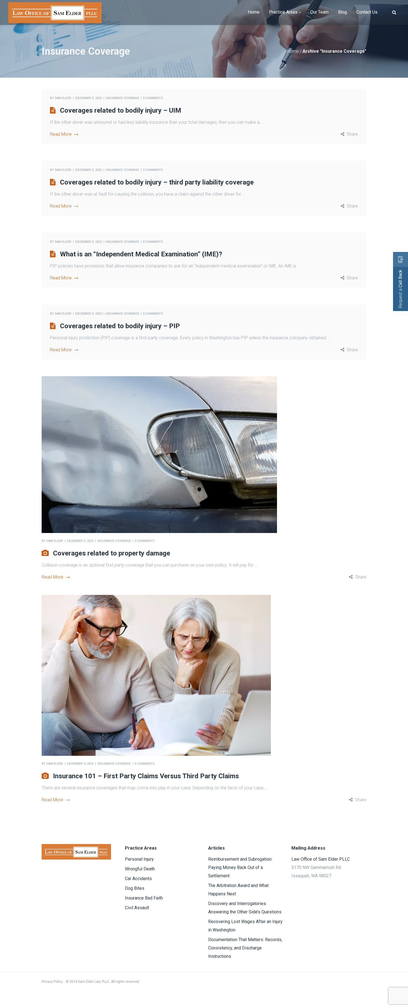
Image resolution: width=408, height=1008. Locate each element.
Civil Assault (137, 907)
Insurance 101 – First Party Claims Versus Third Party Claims (146, 776)
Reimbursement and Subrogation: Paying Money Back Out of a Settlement (240, 867)
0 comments (153, 98)
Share (352, 134)
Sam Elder (63, 98)
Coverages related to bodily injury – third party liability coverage (157, 182)
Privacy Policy (52, 982)
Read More (61, 134)
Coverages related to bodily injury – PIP (120, 326)
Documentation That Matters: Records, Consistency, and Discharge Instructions (245, 948)
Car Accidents (138, 878)
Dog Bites (134, 888)
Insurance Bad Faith (144, 898)
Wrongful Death (140, 868)
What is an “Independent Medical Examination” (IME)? (141, 254)
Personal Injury (139, 859)
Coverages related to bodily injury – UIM (120, 110)
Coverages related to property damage (111, 553)
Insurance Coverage (122, 98)
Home (293, 51)
